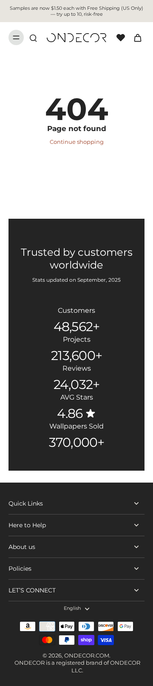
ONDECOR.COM (86, 655)
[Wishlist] (121, 37)
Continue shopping (77, 142)
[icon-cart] (135, 37)
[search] (33, 37)
